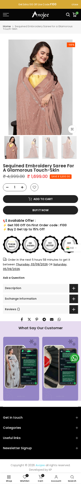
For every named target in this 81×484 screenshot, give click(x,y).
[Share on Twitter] (29, 319)
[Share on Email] (51, 319)
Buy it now (40, 210)
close (75, 4)
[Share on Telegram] (44, 319)
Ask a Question (14, 278)
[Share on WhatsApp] (59, 319)
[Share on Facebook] (22, 319)
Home (7, 26)
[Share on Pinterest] (37, 319)
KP (50, 470)
